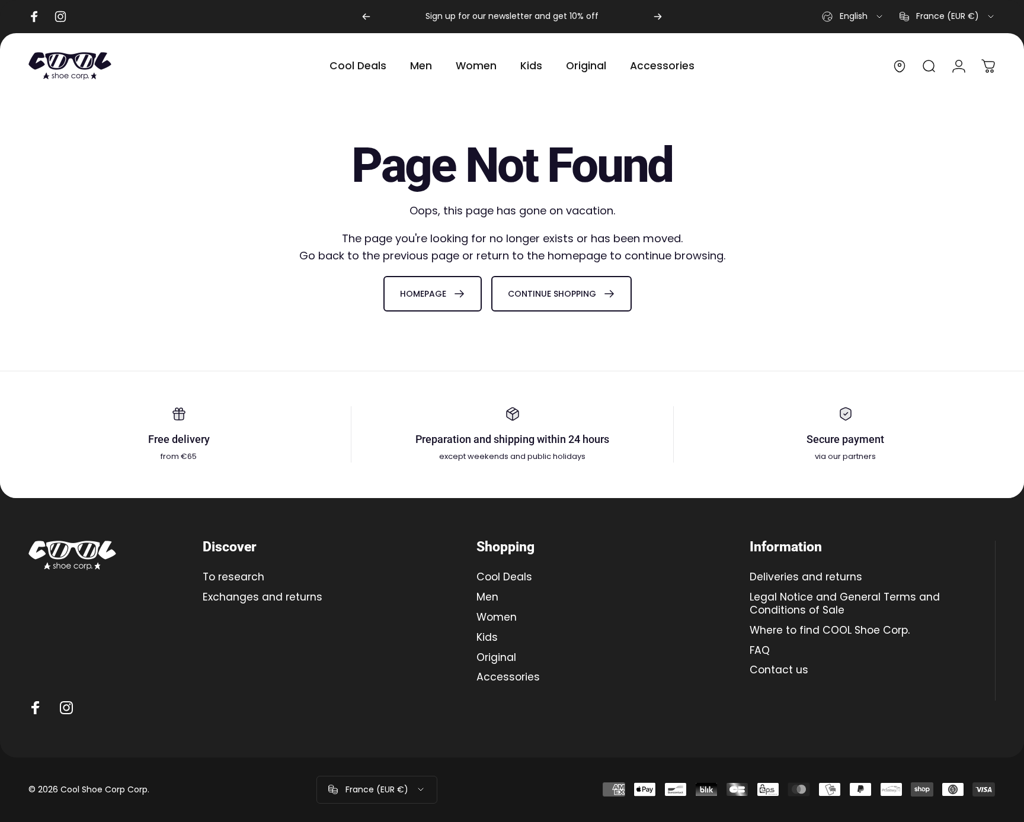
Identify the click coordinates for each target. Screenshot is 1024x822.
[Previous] (366, 16)
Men (487, 597)
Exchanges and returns (262, 597)
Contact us (779, 670)
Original (496, 657)
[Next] (658, 16)
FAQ (760, 650)
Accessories (508, 677)
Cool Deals (504, 577)
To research (233, 577)
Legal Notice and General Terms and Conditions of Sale (845, 604)
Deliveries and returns (806, 577)
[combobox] (853, 16)
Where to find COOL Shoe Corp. (830, 630)
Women (496, 617)
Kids (487, 637)
